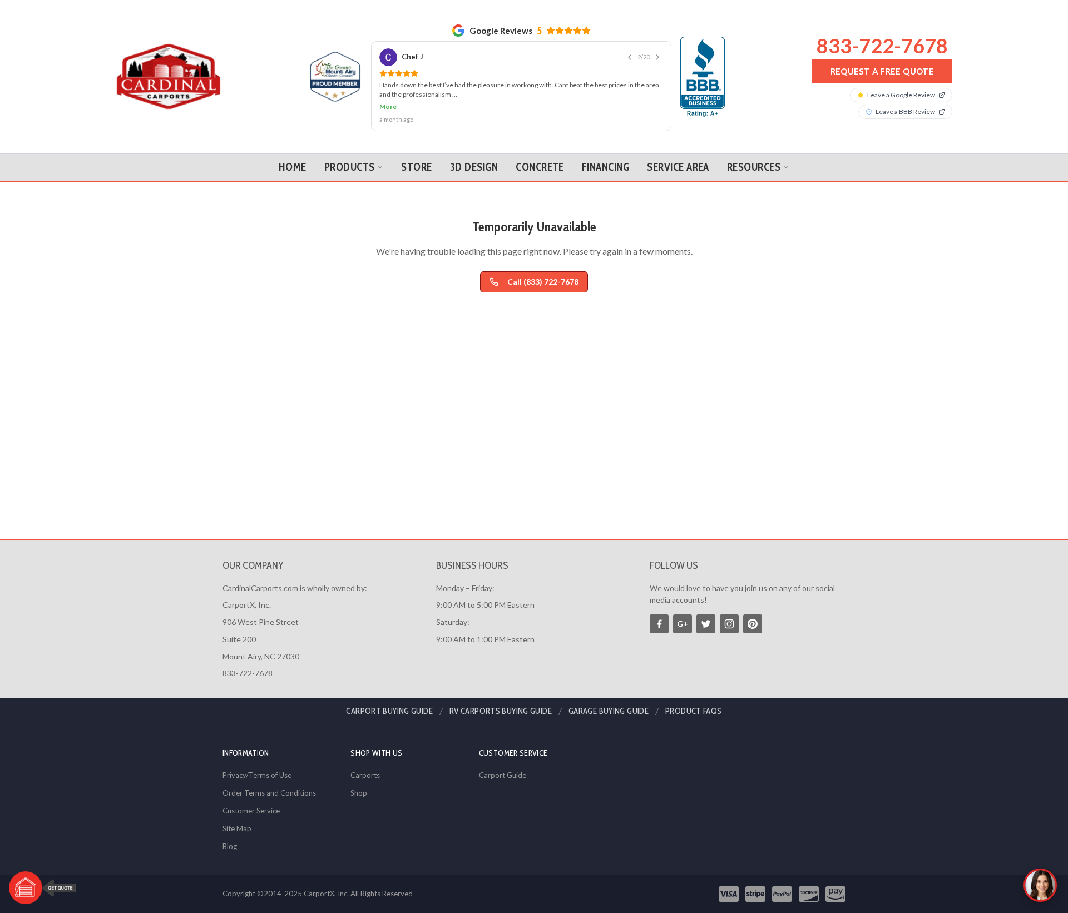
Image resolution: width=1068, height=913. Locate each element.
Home (292, 167)
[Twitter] (705, 623)
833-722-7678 (882, 45)
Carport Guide (502, 775)
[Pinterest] (752, 623)
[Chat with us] (1040, 885)
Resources (753, 167)
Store (416, 167)
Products (349, 167)
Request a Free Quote (882, 71)
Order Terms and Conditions (269, 792)
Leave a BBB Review (905, 111)
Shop (358, 792)
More (388, 106)
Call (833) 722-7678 (542, 281)
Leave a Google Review (901, 95)
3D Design (474, 167)
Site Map (236, 828)
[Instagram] (729, 623)
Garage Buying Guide (608, 711)
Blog (229, 846)
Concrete (540, 167)
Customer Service (251, 810)
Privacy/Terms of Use (256, 775)
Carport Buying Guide (389, 711)
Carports (365, 775)
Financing (605, 167)
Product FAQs (693, 711)
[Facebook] (659, 623)
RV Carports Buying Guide (500, 711)
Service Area (678, 167)
